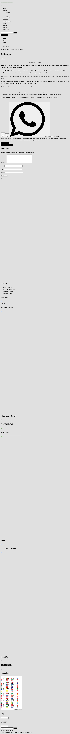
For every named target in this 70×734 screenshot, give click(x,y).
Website (3, 172)
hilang (6, 139)
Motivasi (5, 19)
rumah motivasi (4, 141)
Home (4, 9)
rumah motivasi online (14, 141)
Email (2, 169)
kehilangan (32, 139)
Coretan (5, 25)
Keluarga (8, 17)
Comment (3, 163)
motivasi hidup (54, 139)
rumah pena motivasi (25, 141)
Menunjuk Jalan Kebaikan (7, 145)
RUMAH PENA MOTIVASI (7, 2)
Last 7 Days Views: (8, 289)
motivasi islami (62, 139)
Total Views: (6, 291)
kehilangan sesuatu (40, 139)
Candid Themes (28, 732)
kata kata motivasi (25, 139)
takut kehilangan (35, 141)
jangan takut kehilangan (14, 139)
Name (2, 166)
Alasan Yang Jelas (5, 143)
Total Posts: (6, 294)
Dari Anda (5, 27)
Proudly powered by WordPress (8, 732)
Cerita (4, 23)
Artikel (5, 11)
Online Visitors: (7, 287)
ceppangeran (20, 50)
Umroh (7, 15)
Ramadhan (8, 13)
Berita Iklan (6, 29)
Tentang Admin (7, 21)
